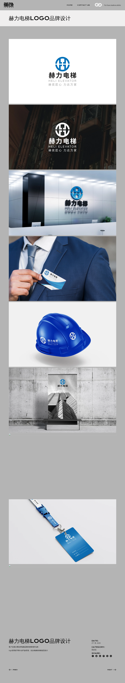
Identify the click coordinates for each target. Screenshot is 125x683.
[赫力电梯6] (62, 400)
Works (94, 649)
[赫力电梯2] (62, 137)
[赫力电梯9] (62, 597)
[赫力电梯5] (62, 334)
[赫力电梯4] (62, 268)
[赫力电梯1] (62, 71)
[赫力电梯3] (62, 202)
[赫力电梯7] (62, 466)
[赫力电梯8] (62, 531)
